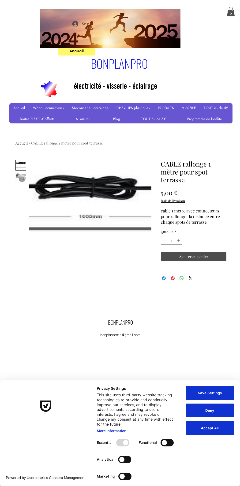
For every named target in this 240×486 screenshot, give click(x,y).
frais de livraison (173, 201)
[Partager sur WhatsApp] (181, 278)
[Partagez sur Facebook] (164, 278)
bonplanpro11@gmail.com (120, 335)
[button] (231, 11)
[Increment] (179, 240)
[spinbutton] (171, 240)
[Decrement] (164, 240)
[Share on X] (190, 278)
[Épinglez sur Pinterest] (173, 278)
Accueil (21, 143)
